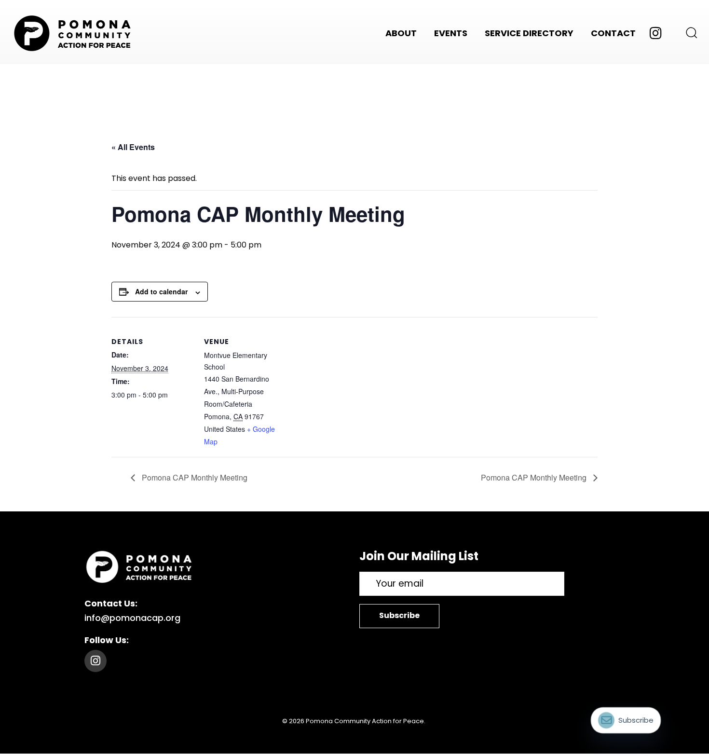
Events (450, 33)
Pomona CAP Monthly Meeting (193, 477)
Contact (613, 33)
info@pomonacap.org (132, 618)
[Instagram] (95, 661)
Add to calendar (161, 291)
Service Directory (529, 33)
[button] (688, 32)
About (401, 33)
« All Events (133, 146)
